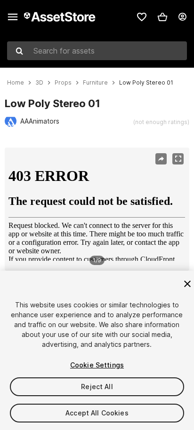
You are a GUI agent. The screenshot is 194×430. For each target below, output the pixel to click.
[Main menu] (12, 17)
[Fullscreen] (178, 158)
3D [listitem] (39, 82)
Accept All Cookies (97, 413)
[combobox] (97, 50)
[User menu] (182, 17)
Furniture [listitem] (95, 82)
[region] (97, 209)
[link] (141, 17)
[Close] (187, 284)
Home (15, 82)
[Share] (161, 158)
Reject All (97, 387)
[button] (162, 17)
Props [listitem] (63, 82)
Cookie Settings (97, 365)
